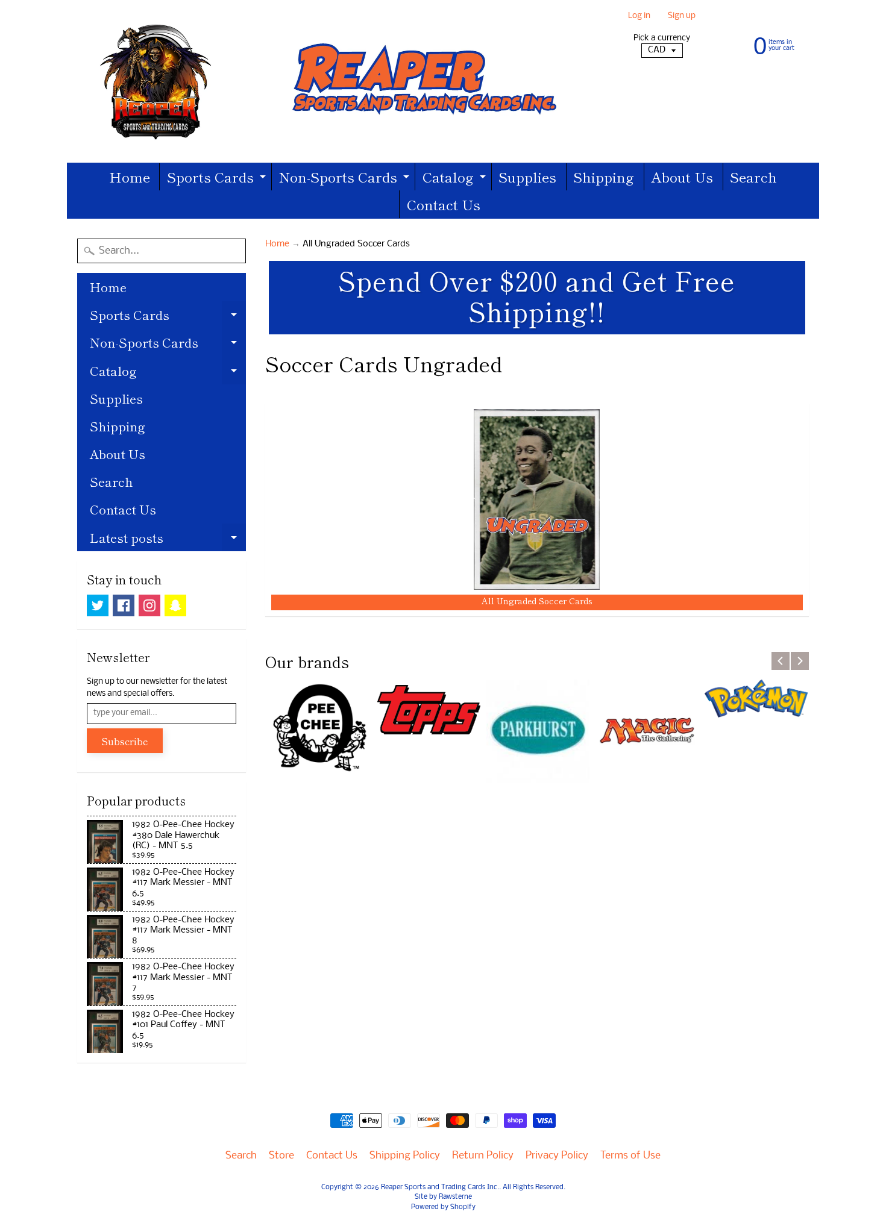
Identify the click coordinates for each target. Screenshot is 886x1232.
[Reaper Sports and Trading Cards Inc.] (323, 81)
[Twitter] (97, 605)
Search (753, 176)
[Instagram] (149, 605)
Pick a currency (661, 38)
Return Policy (483, 1156)
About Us (682, 176)
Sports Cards (218, 178)
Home (129, 176)
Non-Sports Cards (345, 178)
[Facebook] (123, 605)
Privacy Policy (557, 1156)
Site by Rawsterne (443, 1197)
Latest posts (168, 539)
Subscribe (124, 741)
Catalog (456, 178)
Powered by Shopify (443, 1207)
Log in (639, 16)
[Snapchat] (175, 605)
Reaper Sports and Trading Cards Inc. (440, 1187)
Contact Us (443, 204)
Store (281, 1156)
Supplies (527, 176)
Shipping (603, 176)
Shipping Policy (404, 1156)
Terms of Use (630, 1156)
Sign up (682, 16)
